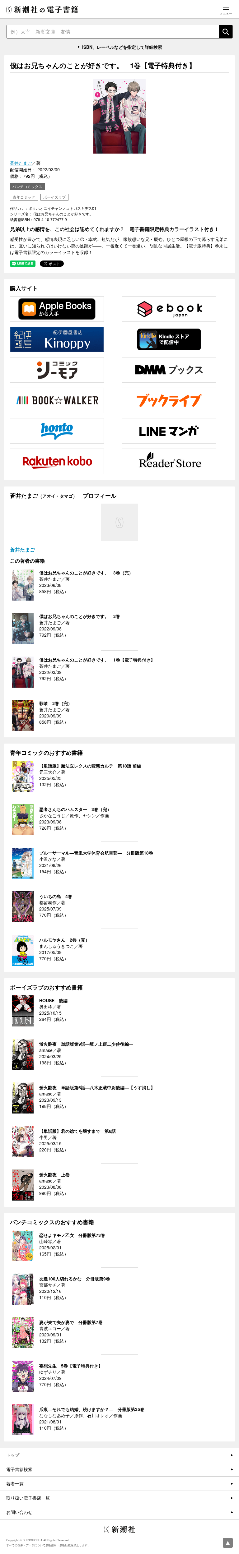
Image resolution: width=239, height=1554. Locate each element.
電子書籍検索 (19, 1469)
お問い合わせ (19, 1512)
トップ (12, 1455)
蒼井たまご (21, 163)
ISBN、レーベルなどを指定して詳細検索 (122, 47)
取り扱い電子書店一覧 (28, 1498)
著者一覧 (15, 1483)
